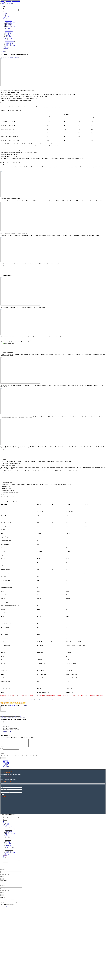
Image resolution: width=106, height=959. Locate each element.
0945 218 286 (5, 48)
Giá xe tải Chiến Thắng (9, 22)
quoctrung (17, 57)
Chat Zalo (2, 1)
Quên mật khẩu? (3, 906)
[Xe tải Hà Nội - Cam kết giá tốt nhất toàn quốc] (6, 3)
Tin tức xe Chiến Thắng (10, 41)
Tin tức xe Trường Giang (10, 45)
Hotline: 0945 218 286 (16, 1)
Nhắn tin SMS (8, 1)
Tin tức (4, 37)
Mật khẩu (2, 902)
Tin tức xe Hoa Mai (9, 42)
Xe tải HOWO (8, 33)
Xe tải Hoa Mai (8, 32)
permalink (25, 705)
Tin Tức (1, 51)
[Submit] (3, 11)
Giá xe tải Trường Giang (10, 26)
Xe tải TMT (7, 28)
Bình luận (5, 732)
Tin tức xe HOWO (9, 43)
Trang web (2, 753)
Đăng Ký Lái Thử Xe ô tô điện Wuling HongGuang (10, 716)
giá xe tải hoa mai (8, 23)
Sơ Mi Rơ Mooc (6, 17)
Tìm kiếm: (5, 9)
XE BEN (5, 15)
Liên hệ (4, 46)
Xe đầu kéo (7, 35)
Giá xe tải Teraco (8, 21)
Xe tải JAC (7, 34)
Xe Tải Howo (5, 764)
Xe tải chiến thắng (6, 762)
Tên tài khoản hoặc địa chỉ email (7, 900)
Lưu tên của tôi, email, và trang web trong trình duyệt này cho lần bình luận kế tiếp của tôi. (19, 755)
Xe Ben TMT (5, 760)
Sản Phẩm (5, 27)
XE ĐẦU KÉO (6, 16)
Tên (1, 748)
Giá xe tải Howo (8, 24)
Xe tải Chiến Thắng (9, 31)
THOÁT (2, 895)
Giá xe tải (5, 18)
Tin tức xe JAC (8, 44)
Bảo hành (7, 47)
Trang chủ (5, 13)
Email (1, 751)
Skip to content (3, 2)
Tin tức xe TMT (8, 38)
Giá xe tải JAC (8, 25)
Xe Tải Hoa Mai (6, 763)
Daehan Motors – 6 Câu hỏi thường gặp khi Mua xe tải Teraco (12, 717)
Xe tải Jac (5, 765)
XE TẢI (4, 14)
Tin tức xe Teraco (8, 39)
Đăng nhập (11, 904)
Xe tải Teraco (8, 29)
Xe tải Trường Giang (9, 36)
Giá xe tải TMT (8, 19)
